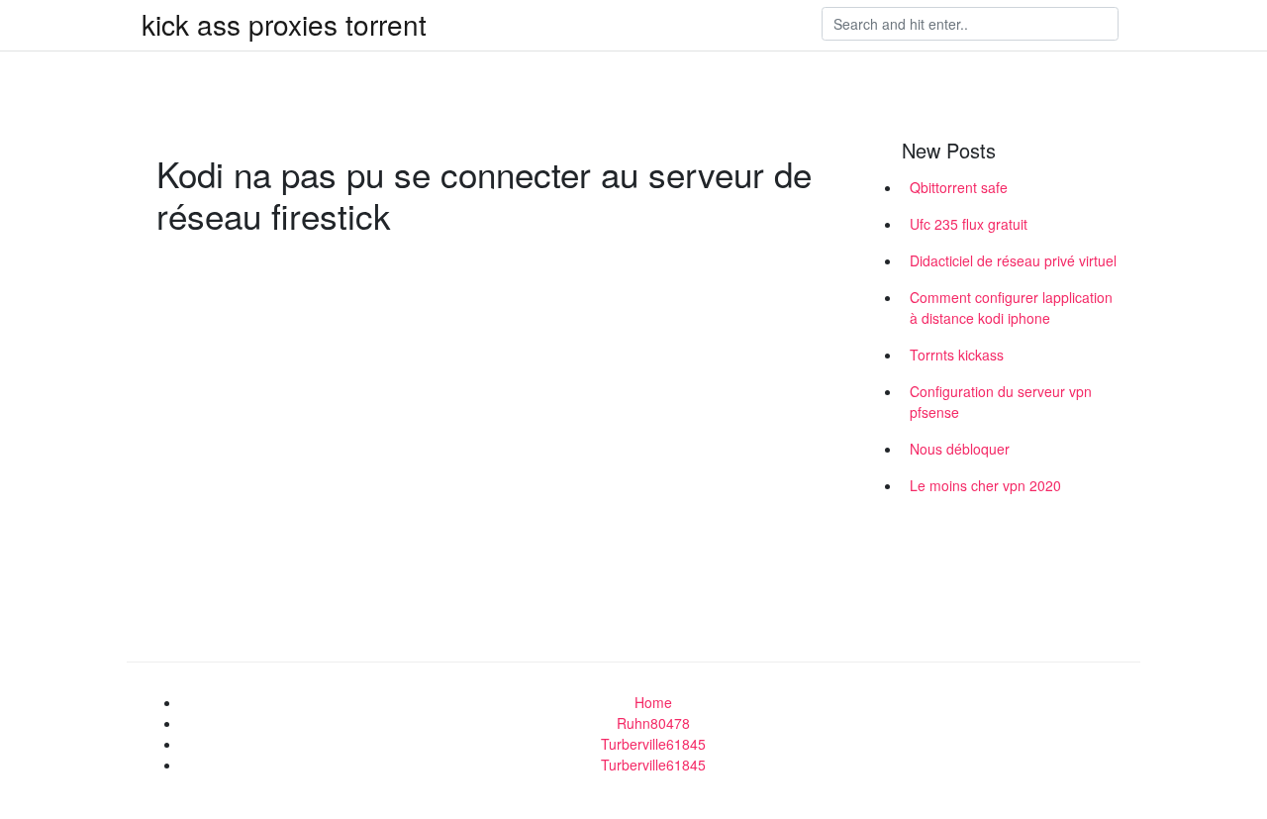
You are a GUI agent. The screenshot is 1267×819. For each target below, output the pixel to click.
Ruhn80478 (653, 723)
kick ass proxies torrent (284, 24)
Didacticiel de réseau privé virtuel (1013, 260)
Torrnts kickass (957, 354)
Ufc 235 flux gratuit (968, 224)
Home (653, 702)
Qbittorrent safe (959, 187)
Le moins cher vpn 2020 (985, 485)
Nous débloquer (960, 449)
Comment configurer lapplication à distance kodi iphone (1011, 307)
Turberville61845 (653, 744)
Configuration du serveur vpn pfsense (1001, 401)
